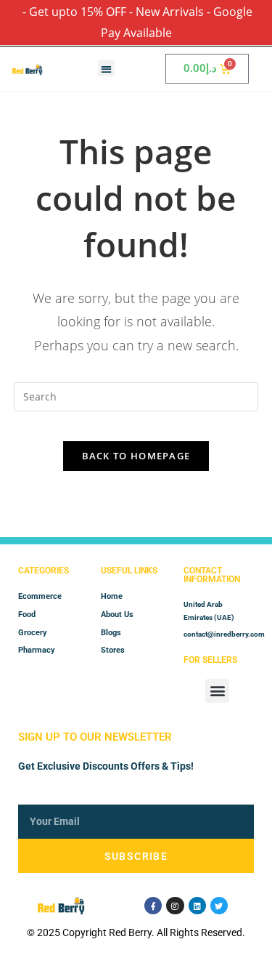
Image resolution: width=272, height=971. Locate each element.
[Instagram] (175, 905)
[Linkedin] (197, 905)
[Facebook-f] (153, 905)
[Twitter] (219, 905)
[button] (106, 68)
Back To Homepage (136, 455)
